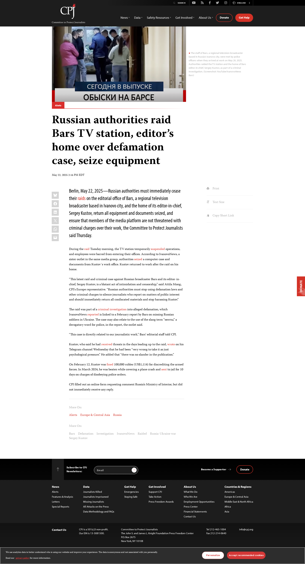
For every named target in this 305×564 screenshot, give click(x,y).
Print (215, 188)
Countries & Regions (238, 486)
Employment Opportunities (199, 501)
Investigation (105, 434)
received (106, 344)
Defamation (85, 434)
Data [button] (137, 18)
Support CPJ (155, 491)
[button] (249, 3)
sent (164, 369)
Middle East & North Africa (239, 501)
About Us (190, 486)
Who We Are (190, 496)
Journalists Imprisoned (95, 496)
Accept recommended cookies (246, 555)
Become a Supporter (213, 469)
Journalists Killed (92, 491)
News (55, 486)
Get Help (244, 17)
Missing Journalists (93, 501)
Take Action (155, 496)
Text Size (218, 202)
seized (138, 259)
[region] (152, 555)
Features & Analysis (62, 496)
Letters (56, 501)
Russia (117, 415)
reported (93, 314)
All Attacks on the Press (96, 506)
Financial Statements (195, 511)
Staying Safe (130, 496)
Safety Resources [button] (158, 18)
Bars (72, 434)
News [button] (124, 18)
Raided (142, 434)
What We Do (190, 491)
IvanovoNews (125, 434)
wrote (171, 344)
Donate (224, 17)
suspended (158, 249)
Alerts (58, 105)
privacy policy (22, 558)
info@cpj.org (246, 529)
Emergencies (131, 491)
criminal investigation (112, 309)
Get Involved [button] (183, 18)
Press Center (191, 506)
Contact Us (190, 516)
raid (86, 249)
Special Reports (60, 506)
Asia (227, 511)
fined (110, 364)
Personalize (213, 555)
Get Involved (157, 486)
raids (82, 198)
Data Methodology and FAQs (98, 511)
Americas (230, 491)
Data (86, 486)
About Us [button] (205, 18)
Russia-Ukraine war (163, 434)
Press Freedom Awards (161, 501)
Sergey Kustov (78, 438)
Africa (228, 506)
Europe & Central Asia (95, 415)
